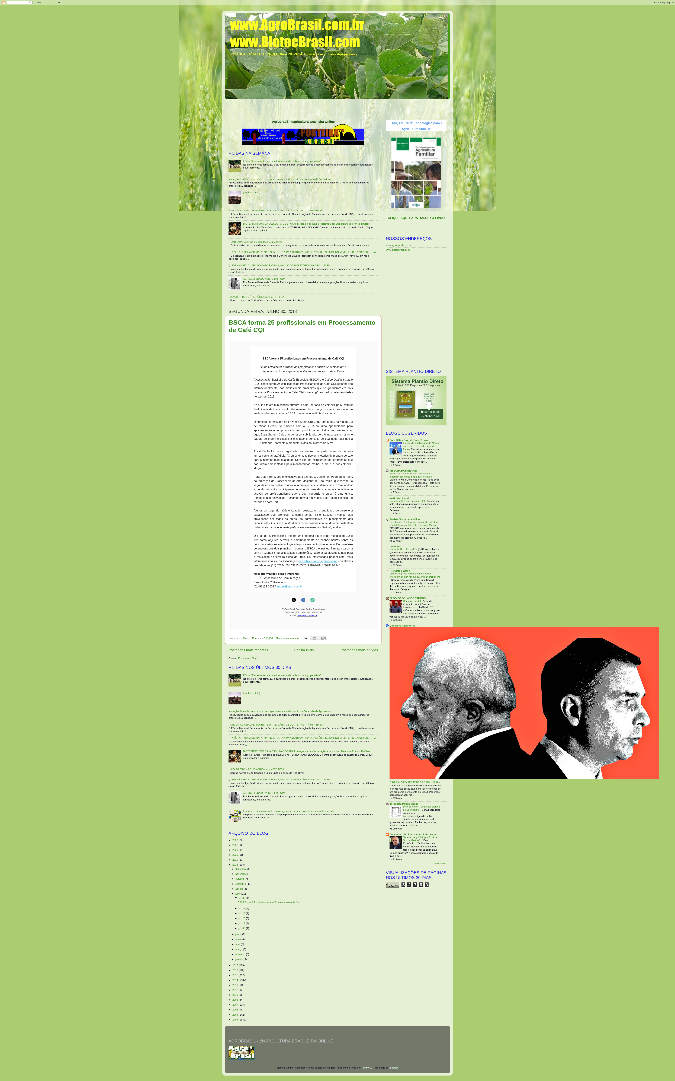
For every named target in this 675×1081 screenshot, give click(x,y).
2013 (235, 985)
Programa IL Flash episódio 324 (408, 501)
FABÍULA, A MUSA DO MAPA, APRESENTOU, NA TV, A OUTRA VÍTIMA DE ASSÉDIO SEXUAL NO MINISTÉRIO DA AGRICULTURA (303, 252)
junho (238, 934)
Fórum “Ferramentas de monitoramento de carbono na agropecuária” (282, 161)
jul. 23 (242, 918)
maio (238, 939)
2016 (235, 970)
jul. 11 (242, 923)
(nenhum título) (251, 192)
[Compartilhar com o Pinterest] (325, 638)
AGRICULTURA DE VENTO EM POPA (264, 278)
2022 (235, 845)
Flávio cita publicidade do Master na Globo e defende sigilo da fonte (421, 446)
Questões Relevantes (402, 625)
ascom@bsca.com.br (289, 586)
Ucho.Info (395, 546)
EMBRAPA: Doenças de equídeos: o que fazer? (256, 241)
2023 (235, 840)
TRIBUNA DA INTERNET (403, 470)
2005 (235, 1014)
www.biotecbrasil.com (398, 249)
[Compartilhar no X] (318, 638)
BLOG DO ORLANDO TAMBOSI (408, 598)
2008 (235, 999)
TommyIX (366, 1067)
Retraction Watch (400, 570)
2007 (235, 1004)
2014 (235, 980)
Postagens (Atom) (248, 658)
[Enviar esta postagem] (305, 638)
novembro (241, 873)
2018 (235, 864)
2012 (235, 989)
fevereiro (240, 954)
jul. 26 (242, 913)
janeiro (239, 959)
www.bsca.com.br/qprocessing (318, 561)
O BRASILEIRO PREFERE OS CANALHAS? (414, 782)
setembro (241, 883)
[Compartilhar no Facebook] (322, 638)
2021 (235, 849)
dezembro (241, 868)
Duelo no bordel (412, 601)
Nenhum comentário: (288, 638)
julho (238, 893)
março (239, 949)
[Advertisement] (337, 108)
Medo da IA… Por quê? (403, 549)
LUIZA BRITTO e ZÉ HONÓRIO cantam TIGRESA (256, 296)
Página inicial (304, 650)
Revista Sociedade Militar (405, 519)
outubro (240, 878)
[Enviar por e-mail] (312, 638)
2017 (235, 965)
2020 (235, 854)
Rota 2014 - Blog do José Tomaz (409, 440)
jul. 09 (242, 928)
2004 (235, 1019)
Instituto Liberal (399, 498)
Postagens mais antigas (359, 650)
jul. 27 (242, 908)
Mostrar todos (440, 863)
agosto (239, 888)
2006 (235, 1009)
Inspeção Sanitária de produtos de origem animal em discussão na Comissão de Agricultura (280, 179)
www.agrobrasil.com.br (398, 245)
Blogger (393, 1067)
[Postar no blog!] (315, 638)
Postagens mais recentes (248, 650)
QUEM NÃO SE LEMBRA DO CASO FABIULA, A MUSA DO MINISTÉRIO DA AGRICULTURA (279, 265)
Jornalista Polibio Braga (404, 803)
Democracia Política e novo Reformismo (413, 834)
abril (238, 944)
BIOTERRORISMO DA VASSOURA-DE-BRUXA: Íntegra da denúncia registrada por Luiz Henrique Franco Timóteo (306, 223)
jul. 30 (242, 897)
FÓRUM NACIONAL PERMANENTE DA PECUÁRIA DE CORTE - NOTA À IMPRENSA (276, 210)
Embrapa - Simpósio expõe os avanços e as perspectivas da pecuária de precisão (289, 811)
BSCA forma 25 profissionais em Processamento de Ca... (269, 902)
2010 (235, 994)
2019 (235, 859)
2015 (235, 975)
